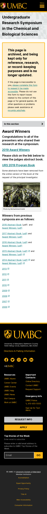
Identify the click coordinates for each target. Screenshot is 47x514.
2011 (4, 279)
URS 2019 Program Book (18, 165)
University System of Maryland (28, 472)
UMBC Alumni (10, 378)
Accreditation (23, 478)
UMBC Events (10, 387)
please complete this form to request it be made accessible (22, 88)
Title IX (23, 494)
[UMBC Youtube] (25, 360)
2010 (4, 285)
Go (38, 455)
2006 (4, 307)
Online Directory (33, 381)
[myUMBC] (9, 366)
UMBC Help (9, 390)
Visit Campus (9, 398)
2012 (4, 274)
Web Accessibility (23, 500)
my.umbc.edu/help (16, 110)
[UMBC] (14, 6)
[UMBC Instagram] (19, 360)
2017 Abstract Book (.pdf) (14, 233)
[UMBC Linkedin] (31, 360)
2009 (4, 290)
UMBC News (9, 394)
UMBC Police (31, 400)
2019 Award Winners (16, 149)
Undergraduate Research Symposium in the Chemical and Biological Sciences (22, 25)
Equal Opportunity (23, 483)
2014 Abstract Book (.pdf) (15, 260)
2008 (4, 296)
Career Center (10, 383)
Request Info (23, 419)
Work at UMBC (10, 402)
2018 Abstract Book (12, 224)
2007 (4, 301)
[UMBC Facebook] (6, 360)
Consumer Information (23, 505)
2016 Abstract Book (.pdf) (15, 242)
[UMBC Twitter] (12, 360)
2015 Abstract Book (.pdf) (15, 251)
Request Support (33, 389)
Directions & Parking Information (19, 351)
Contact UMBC (32, 385)
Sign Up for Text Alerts (33, 409)
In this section (11, 124)
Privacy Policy (23, 489)
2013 (4, 269)
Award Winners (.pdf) (12, 228)
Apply (23, 427)
